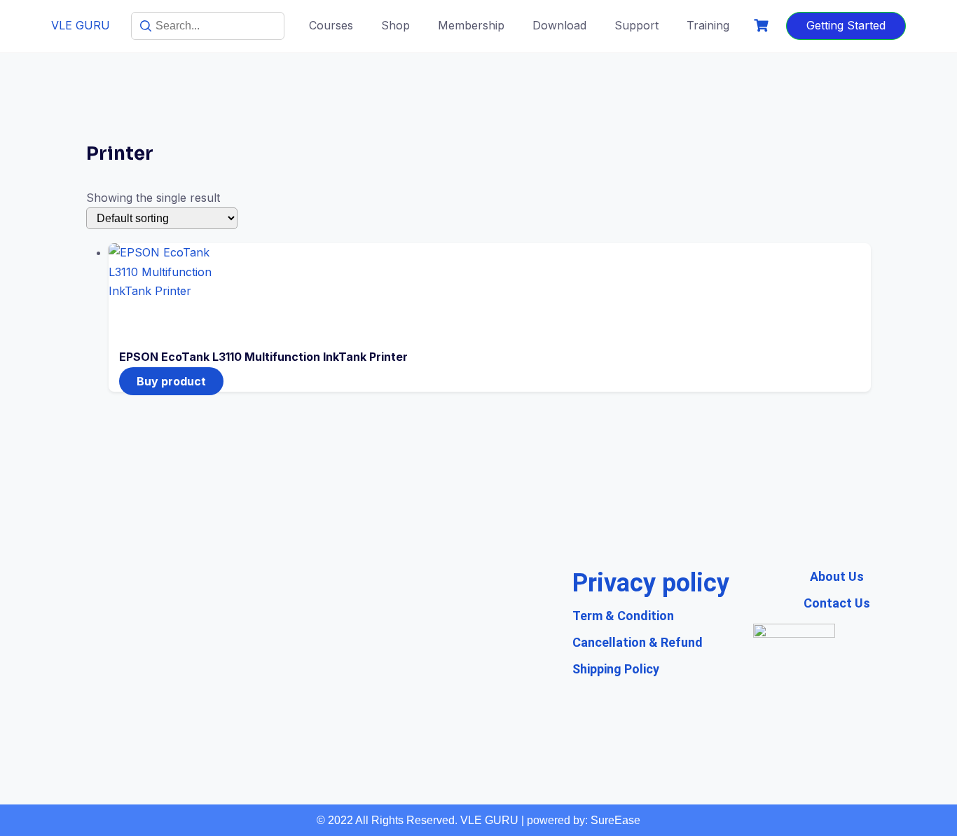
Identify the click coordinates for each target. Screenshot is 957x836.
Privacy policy (650, 583)
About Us (837, 576)
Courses (331, 25)
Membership (471, 25)
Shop (395, 25)
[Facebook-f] (416, 695)
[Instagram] (468, 695)
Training (708, 25)
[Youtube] (363, 695)
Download (559, 25)
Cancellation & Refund (637, 642)
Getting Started (846, 25)
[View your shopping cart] (763, 25)
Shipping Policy (615, 669)
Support (636, 25)
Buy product (171, 381)
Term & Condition (623, 615)
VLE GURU (80, 25)
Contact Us (837, 603)
